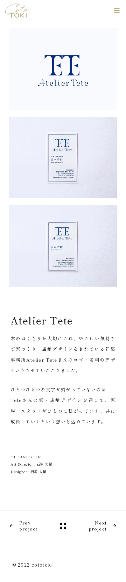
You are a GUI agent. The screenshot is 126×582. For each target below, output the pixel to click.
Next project (98, 526)
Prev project (28, 526)
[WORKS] (63, 526)
